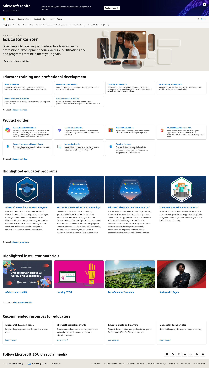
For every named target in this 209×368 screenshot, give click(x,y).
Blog (121, 364)
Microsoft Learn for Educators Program (26, 207)
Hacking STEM (64, 292)
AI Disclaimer (96, 364)
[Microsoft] (4, 19)
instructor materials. (23, 302)
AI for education (12, 84)
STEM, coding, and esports (170, 84)
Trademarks (185, 364)
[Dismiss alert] (204, 4)
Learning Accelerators (117, 84)
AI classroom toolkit (16, 292)
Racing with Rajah (169, 292)
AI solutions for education (24, 128)
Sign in (203, 19)
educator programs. (20, 242)
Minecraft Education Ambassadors (178, 207)
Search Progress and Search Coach (28, 144)
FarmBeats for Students (121, 292)
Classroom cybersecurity (66, 84)
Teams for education (73, 128)
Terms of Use (174, 364)
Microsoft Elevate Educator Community (78, 207)
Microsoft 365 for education (179, 128)
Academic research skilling (67, 99)
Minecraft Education (125, 128)
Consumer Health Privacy (156, 364)
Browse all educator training (16, 61)
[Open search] (198, 19)
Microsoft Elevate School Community (128, 207)
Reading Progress (123, 144)
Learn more (10, 340)
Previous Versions (110, 364)
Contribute (131, 364)
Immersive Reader (72, 144)
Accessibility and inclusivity (17, 99)
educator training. (20, 110)
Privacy (139, 364)
